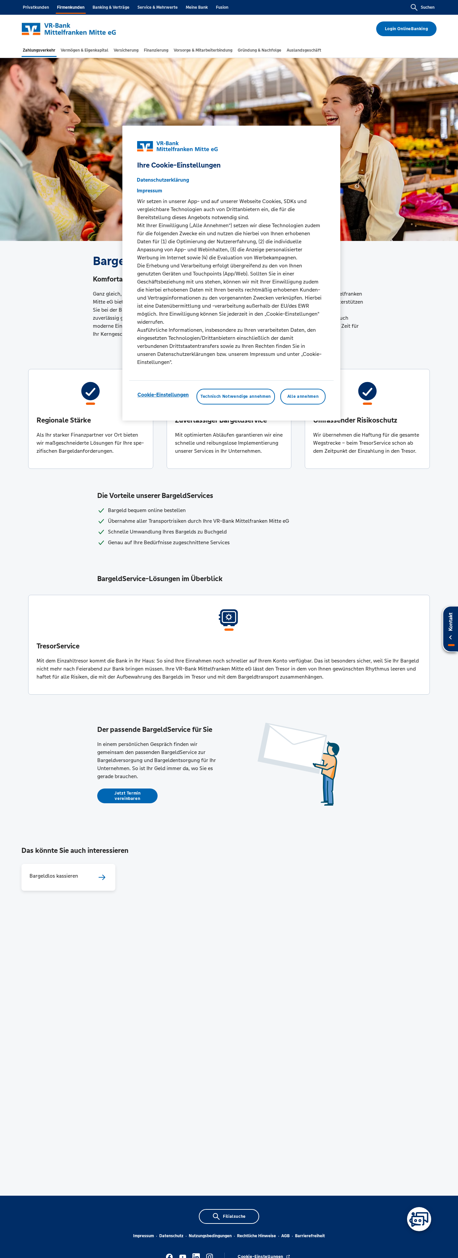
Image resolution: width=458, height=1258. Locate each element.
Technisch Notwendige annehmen (236, 396)
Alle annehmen (303, 396)
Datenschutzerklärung (163, 180)
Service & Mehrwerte (157, 7)
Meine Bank (197, 7)
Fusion (222, 7)
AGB (285, 1236)
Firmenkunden (70, 7)
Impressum (143, 1236)
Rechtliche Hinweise (256, 1236)
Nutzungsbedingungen (210, 1236)
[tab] (39, 50)
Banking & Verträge (111, 7)
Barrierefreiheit (310, 1236)
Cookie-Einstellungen (163, 395)
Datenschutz (171, 1236)
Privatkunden (36, 7)
